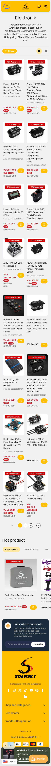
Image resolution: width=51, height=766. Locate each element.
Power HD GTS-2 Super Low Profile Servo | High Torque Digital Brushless (12, 88)
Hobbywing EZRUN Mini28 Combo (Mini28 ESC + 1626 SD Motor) (37, 442)
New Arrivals (33, 549)
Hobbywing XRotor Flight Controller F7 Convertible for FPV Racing (12, 443)
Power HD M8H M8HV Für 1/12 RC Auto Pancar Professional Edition (37, 267)
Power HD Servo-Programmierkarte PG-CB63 (13, 212)
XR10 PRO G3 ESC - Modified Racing (36, 497)
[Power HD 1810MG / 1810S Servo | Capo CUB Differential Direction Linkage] (37, 194)
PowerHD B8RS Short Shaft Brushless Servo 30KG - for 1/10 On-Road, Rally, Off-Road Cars (37, 325)
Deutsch (24, 731)
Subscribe (38, 644)
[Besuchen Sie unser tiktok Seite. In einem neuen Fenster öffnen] (25, 690)
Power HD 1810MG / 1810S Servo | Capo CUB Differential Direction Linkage (36, 213)
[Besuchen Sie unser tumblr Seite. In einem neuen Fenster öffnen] (42, 690)
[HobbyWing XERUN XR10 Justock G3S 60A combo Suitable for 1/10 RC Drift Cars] (13, 481)
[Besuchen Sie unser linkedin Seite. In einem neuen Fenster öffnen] (25, 696)
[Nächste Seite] (38, 525)
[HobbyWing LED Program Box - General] (13, 365)
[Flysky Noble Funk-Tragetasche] (21, 575)
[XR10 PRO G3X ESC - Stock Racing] (13, 248)
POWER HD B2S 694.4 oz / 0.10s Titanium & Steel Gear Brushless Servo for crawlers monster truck (37, 385)
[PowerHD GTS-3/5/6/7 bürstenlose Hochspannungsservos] (13, 132)
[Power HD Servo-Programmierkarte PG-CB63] (13, 194)
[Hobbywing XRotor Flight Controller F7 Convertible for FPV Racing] (13, 424)
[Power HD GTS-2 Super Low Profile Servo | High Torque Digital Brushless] (13, 69)
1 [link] (20, 525)
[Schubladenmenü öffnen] (6, 6)
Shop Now (24, 759)
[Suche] (39, 6)
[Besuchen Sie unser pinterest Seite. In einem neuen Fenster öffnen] (37, 690)
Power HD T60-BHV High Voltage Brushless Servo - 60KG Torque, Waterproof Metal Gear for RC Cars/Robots (37, 91)
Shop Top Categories (17, 705)
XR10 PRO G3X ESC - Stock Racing (13, 264)
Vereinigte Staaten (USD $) (24, 737)
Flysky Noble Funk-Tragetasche (19, 595)
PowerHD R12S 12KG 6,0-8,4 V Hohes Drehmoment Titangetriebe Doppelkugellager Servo (36, 154)
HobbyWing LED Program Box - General (11, 382)
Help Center (12, 713)
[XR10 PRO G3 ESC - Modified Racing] (37, 481)
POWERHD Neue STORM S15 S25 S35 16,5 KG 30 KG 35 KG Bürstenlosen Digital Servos (13, 325)
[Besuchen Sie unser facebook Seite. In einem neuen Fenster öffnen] (8, 690)
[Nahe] (46, 751)
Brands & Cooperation (18, 721)
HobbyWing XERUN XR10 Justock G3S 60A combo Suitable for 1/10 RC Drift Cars (13, 500)
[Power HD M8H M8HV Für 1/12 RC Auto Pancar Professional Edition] (37, 248)
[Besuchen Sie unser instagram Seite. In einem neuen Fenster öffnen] (14, 690)
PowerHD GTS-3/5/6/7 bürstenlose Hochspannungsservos (13, 151)
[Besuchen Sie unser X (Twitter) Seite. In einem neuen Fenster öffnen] (20, 690)
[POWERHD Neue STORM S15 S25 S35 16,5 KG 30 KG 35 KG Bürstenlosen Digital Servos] (13, 305)
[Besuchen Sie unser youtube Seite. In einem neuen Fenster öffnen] (31, 690)
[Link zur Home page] (25, 667)
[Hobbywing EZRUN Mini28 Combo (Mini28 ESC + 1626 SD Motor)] (37, 424)
